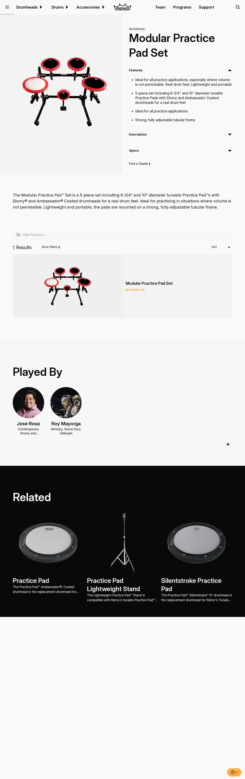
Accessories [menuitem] (88, 7)
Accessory (137, 29)
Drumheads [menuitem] (27, 7)
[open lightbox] (64, 91)
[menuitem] (40, 7)
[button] (7, 7)
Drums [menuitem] (57, 7)
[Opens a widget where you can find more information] (234, 772)
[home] (122, 7)
